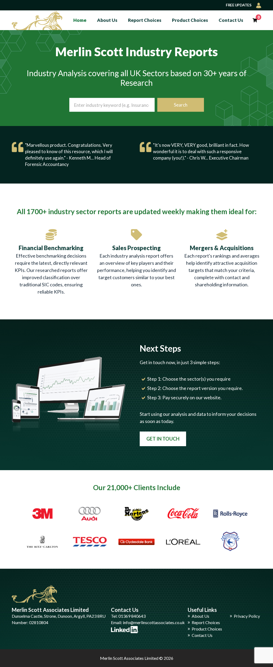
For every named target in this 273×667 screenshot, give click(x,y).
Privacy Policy (247, 616)
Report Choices (144, 20)
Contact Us (231, 20)
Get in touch (162, 439)
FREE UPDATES (239, 5)
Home (79, 20)
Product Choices (190, 20)
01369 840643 (132, 616)
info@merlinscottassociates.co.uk (154, 622)
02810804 (38, 622)
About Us (107, 20)
